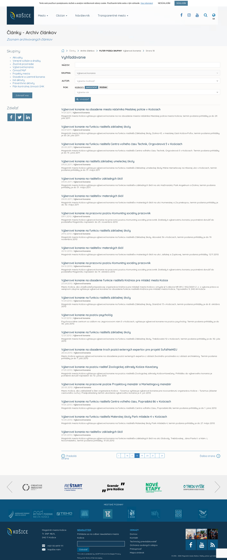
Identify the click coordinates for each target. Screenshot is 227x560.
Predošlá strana (68, 457)
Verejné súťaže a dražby (27, 60)
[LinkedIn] (28, 117)
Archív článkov (87, 50)
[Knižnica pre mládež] (203, 515)
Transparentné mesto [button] (112, 15)
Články (72, 50)
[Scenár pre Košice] (113, 487)
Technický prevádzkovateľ (143, 541)
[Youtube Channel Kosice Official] (197, 16)
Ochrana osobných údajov (144, 545)
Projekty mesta (21, 73)
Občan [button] (61, 15)
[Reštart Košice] (73, 487)
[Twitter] (19, 117)
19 (142, 455)
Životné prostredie (23, 64)
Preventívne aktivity (24, 83)
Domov (133, 534)
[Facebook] (11, 117)
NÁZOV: (66, 65)
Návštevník (82, 15)
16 (127, 455)
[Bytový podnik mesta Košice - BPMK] (43, 514)
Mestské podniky (113, 504)
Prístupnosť (135, 548)
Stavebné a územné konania (29, 76)
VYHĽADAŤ (84, 99)
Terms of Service (91, 558)
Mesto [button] (42, 15)
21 (152, 455)
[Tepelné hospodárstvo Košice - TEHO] (65, 511)
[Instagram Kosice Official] (189, 16)
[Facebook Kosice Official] (181, 16)
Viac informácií (147, 3)
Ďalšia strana (208, 456)
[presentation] (9, 487)
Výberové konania (23, 67)
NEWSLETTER (84, 530)
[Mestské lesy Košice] (85, 515)
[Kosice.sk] (20, 15)
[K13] (107, 514)
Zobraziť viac (22, 95)
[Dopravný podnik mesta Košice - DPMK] (19, 514)
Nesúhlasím (164, 3)
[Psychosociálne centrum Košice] (178, 515)
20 (147, 455)
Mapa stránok (137, 552)
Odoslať (83, 549)
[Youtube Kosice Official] (202, 545)
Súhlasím (181, 3)
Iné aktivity (19, 80)
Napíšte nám (54, 549)
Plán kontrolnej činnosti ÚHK (28, 86)
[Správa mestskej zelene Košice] (155, 515)
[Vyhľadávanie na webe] (205, 16)
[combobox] (147, 73)
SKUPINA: (66, 73)
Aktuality (18, 57)
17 (132, 455)
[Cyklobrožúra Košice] (154, 487)
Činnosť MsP (19, 70)
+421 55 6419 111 (55, 545)
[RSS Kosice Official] (213, 545)
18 (137, 455)
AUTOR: (66, 80)
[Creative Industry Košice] (33, 487)
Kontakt (134, 537)
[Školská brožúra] (194, 487)
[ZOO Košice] (131, 520)
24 (162, 455)
